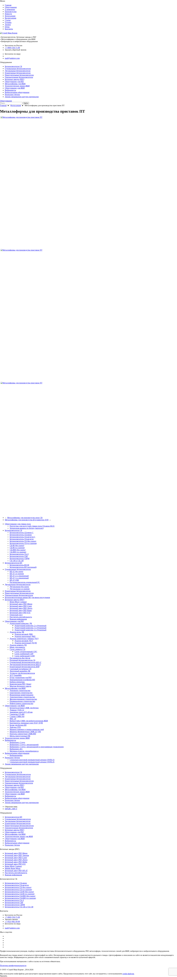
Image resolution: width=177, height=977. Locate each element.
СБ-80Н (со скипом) (18, 552)
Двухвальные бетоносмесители (17, 71)
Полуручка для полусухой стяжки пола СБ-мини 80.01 (32, 526)
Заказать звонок (11, 919)
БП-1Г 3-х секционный (19, 578)
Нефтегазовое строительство (21, 703)
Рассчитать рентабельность (21, 617)
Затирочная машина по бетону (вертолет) (27, 528)
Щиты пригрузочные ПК (20, 736)
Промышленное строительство (22, 701)
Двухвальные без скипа (19, 587)
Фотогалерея (10, 16)
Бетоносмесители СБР (14, 903)
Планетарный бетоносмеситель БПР (24, 667)
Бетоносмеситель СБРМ (19, 558)
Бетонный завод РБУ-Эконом (17, 855)
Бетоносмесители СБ (13, 66)
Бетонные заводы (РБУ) (14, 79)
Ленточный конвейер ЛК (20, 671)
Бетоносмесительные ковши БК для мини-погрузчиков (27, 597)
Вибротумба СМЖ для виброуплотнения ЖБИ (29, 721)
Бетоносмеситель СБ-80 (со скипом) (19, 894)
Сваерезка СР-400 (17, 714)
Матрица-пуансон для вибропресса (24, 751)
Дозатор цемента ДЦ (18, 645)
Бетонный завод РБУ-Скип (21, 606)
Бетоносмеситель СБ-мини (21, 535)
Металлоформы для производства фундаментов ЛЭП (27, 520)
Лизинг (8, 25)
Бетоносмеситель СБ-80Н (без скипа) (20, 896)
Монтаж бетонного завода (20, 686)
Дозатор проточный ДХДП (25, 643)
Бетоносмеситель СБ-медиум (21, 539)
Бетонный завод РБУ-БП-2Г (16, 871)
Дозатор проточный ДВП (24, 636)
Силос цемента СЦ (17, 649)
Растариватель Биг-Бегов (20, 658)
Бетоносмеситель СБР (19, 556)
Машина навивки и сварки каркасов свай (27, 729)
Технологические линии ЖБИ (17, 86)
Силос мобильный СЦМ (24, 656)
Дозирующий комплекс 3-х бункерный (30, 628)
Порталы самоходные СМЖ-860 (23, 734)
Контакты (9, 29)
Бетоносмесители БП (13, 563)
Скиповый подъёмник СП (20, 669)
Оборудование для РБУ (14, 82)
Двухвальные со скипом (20, 589)
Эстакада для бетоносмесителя (22, 673)
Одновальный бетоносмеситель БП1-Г (25, 662)
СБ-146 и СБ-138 (16, 561)
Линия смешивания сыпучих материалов (22, 97)
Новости (8, 14)
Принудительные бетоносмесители (19, 75)
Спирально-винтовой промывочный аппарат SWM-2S (32, 762)
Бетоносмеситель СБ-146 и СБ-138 (19, 907)
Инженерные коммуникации (21, 695)
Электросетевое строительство (22, 697)
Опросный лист (16, 615)
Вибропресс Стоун (17, 742)
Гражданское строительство (21, 693)
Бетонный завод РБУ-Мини (21, 604)
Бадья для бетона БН (18, 725)
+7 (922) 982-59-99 (12, 922)
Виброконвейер (16, 755)
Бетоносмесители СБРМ (15, 905)
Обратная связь (11, 807)
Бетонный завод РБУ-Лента (21, 608)
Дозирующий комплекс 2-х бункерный (30, 626)
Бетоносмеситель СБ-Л (19, 554)
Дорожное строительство (20, 690)
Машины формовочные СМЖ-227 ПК (25, 732)
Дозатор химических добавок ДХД (24, 639)
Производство (10, 12)
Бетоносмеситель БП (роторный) (23, 567)
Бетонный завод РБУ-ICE (20, 613)
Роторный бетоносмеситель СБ (22, 660)
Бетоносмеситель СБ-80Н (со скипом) (20, 898)
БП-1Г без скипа (16, 571)
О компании (10, 9)
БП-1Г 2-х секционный (19, 576)
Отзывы (8, 22)
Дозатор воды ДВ (17, 632)
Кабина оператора (17, 682)
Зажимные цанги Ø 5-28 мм (21, 712)
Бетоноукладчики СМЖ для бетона (24, 708)
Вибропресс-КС (16, 749)
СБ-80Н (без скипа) (18, 550)
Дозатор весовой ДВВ (23, 634)
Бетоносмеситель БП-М (19, 565)
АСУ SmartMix (16, 675)
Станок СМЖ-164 (17, 716)
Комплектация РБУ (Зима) (20, 684)
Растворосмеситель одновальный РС (25, 582)
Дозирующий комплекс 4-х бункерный (30, 630)
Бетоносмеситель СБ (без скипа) (23, 541)
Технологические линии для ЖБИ (19, 836)
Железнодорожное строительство (23, 699)
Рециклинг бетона (12, 95)
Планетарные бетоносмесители (18, 73)
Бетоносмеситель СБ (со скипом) (23, 543)
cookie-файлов (128, 974)
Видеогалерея (10, 18)
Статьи (8, 20)
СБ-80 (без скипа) (17, 546)
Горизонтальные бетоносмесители (19, 77)
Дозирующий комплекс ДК (21, 623)
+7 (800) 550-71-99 (12, 48)
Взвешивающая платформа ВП (22, 680)
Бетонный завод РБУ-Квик (21, 610)
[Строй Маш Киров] (8, 33)
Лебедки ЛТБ (15, 727)
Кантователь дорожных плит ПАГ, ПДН (26, 723)
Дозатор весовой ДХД (23, 641)
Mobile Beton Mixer (12, 868)
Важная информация (18, 619)
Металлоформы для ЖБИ (15, 84)
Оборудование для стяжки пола (18, 524)
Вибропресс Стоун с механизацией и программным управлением (37, 747)
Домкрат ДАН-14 (17, 710)
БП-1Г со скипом (17, 574)
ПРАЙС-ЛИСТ (11, 809)
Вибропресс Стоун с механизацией (24, 745)
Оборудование (11, 7)
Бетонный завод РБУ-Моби (16, 862)
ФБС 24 (13, 719)
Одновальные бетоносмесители (18, 69)
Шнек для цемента (17, 647)
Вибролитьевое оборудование (17, 92)
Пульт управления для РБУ (21, 677)
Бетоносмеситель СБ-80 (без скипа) (19, 892)
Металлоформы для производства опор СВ (25, 518)
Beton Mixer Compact (18, 602)
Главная (8, 5)
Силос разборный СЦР (23, 654)
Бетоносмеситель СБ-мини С (21, 533)
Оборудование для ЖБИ (15, 88)
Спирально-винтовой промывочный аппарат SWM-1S (32, 760)
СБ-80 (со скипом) (17, 548)
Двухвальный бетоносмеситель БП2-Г (25, 665)
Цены (7, 27)
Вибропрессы (10, 90)
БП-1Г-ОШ (14, 580)
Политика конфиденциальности (13, 965)
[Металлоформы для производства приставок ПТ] (21, 117)
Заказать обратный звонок (15, 50)
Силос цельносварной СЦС (25, 652)
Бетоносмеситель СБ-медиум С (22, 537)
